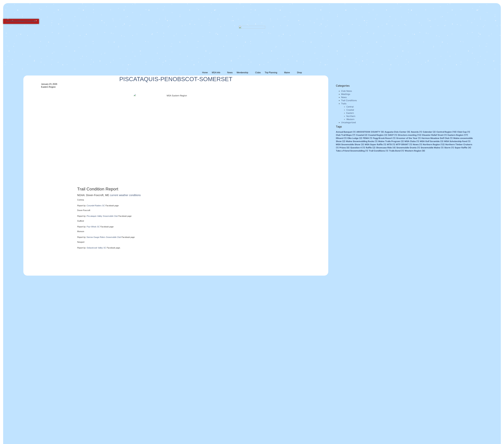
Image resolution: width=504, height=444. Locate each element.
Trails (343, 103)
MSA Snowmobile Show (350, 144)
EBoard (341, 138)
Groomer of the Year (408, 138)
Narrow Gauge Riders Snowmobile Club (104, 237)
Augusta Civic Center (397, 132)
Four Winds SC (93, 227)
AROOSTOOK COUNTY (370, 132)
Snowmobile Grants (408, 147)
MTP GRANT (404, 144)
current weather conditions (125, 195)
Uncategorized (348, 122)
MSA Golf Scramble (431, 141)
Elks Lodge (354, 138)
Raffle (371, 147)
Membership (242, 72)
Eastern (350, 113)
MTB (391, 144)
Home (205, 72)
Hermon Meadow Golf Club (437, 138)
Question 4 (357, 147)
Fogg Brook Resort (384, 138)
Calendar (429, 132)
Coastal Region (377, 135)
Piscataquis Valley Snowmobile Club (102, 216)
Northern (350, 116)
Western (350, 119)
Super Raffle (463, 147)
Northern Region (434, 144)
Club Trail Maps (345, 135)
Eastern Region (48, 87)
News (230, 72)
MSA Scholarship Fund (457, 141)
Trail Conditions (349, 100)
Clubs (258, 72)
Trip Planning (271, 72)
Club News (346, 91)
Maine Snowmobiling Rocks (362, 141)
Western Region (415, 150)
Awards (416, 132)
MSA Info (216, 72)
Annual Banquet (346, 132)
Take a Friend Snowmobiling (352, 150)
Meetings (345, 94)
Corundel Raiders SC (96, 205)
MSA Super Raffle (375, 144)
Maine (287, 72)
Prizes (344, 147)
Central (350, 106)
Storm (449, 147)
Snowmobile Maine (432, 147)
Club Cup (463, 132)
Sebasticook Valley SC (96, 248)
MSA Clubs (412, 141)
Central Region (446, 132)
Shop (299, 72)
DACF (392, 135)
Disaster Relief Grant (434, 135)
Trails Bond (396, 150)
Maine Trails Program (391, 141)
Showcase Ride (386, 147)
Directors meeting (409, 135)
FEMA (367, 138)
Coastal (350, 110)
